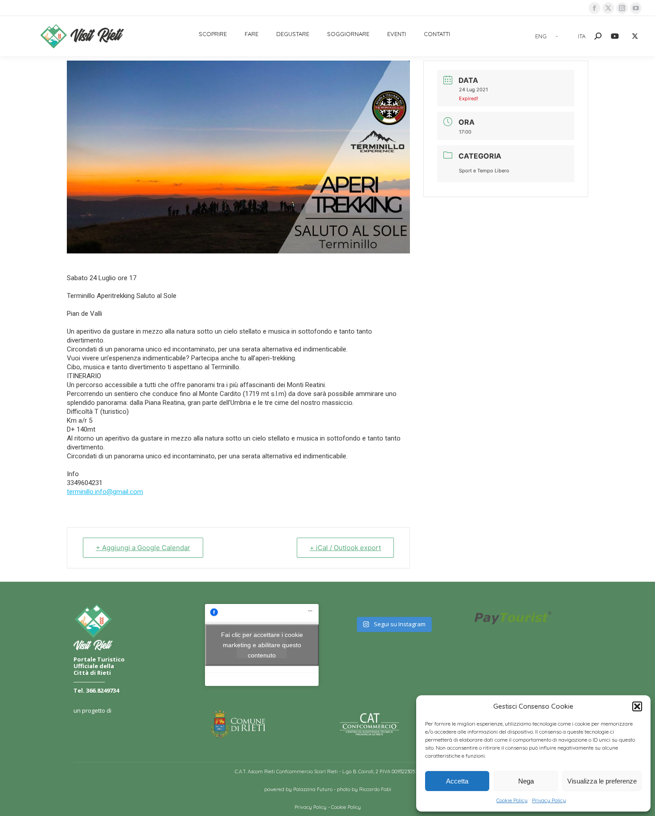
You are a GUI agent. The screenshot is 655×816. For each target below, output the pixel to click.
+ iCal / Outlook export (345, 547)
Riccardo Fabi (375, 789)
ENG (541, 36)
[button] (637, 706)
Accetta (457, 781)
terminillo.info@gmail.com (105, 492)
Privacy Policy (549, 800)
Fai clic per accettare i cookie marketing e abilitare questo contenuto (262, 644)
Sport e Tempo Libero (484, 170)
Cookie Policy (512, 800)
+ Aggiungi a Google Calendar (143, 547)
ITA (581, 36)
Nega (526, 781)
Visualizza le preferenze (602, 781)
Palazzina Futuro (312, 789)
